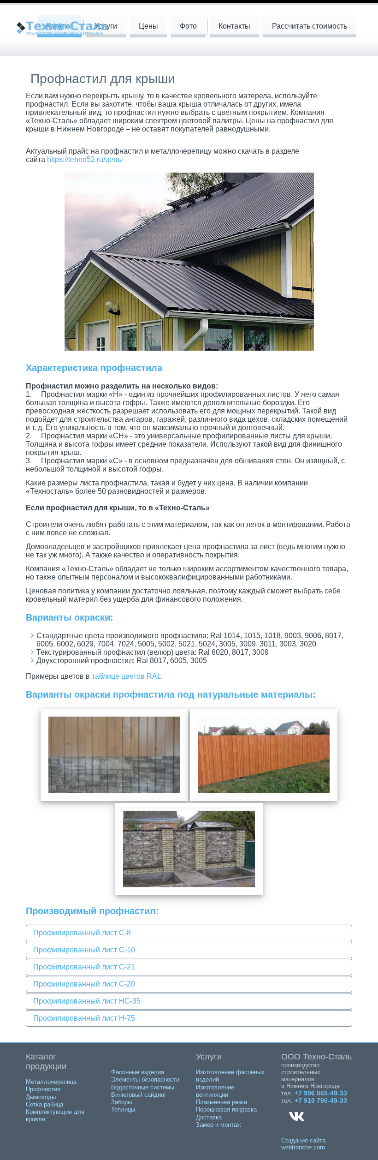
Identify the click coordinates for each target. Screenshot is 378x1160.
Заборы (121, 1102)
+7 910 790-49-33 (321, 1100)
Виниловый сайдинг (138, 1094)
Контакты (234, 26)
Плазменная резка (221, 1102)
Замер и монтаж (218, 1124)
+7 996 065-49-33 (321, 1093)
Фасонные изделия (137, 1072)
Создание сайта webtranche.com (303, 1144)
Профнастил (43, 1089)
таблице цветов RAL (126, 676)
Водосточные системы (142, 1087)
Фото (188, 26)
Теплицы (123, 1109)
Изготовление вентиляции (215, 1091)
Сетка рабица (44, 1104)
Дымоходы (41, 1097)
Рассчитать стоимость (309, 26)
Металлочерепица (51, 1081)
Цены (148, 26)
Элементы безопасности (145, 1079)
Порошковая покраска (226, 1109)
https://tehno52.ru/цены (85, 159)
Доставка (209, 1117)
